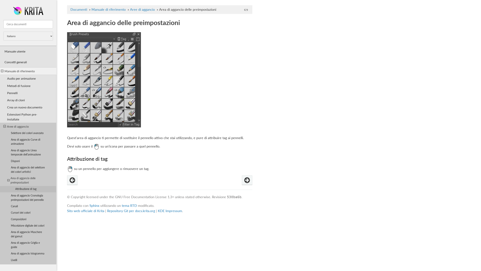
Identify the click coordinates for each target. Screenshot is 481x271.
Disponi (15, 161)
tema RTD (129, 206)
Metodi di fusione (18, 86)
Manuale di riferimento (20, 71)
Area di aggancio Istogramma (27, 253)
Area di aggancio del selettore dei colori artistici (28, 169)
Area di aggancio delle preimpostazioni (23, 180)
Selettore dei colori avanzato (27, 133)
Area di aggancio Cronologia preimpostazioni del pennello (27, 197)
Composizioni (18, 219)
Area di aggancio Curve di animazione (25, 141)
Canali (14, 206)
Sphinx (94, 206)
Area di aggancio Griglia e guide (25, 245)
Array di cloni (16, 100)
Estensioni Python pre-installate (22, 117)
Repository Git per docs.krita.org (131, 211)
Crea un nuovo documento (24, 107)
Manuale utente (15, 51)
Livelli (14, 260)
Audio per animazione (21, 78)
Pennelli (12, 93)
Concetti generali (16, 62)
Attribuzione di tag (25, 188)
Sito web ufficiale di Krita (85, 211)
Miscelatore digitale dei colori (27, 225)
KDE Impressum (170, 211)
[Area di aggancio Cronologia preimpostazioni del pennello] (247, 180)
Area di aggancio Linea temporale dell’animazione (26, 152)
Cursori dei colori (20, 212)
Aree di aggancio (18, 126)
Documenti (78, 9)
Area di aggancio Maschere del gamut (26, 234)
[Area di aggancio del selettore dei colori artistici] (72, 180)
